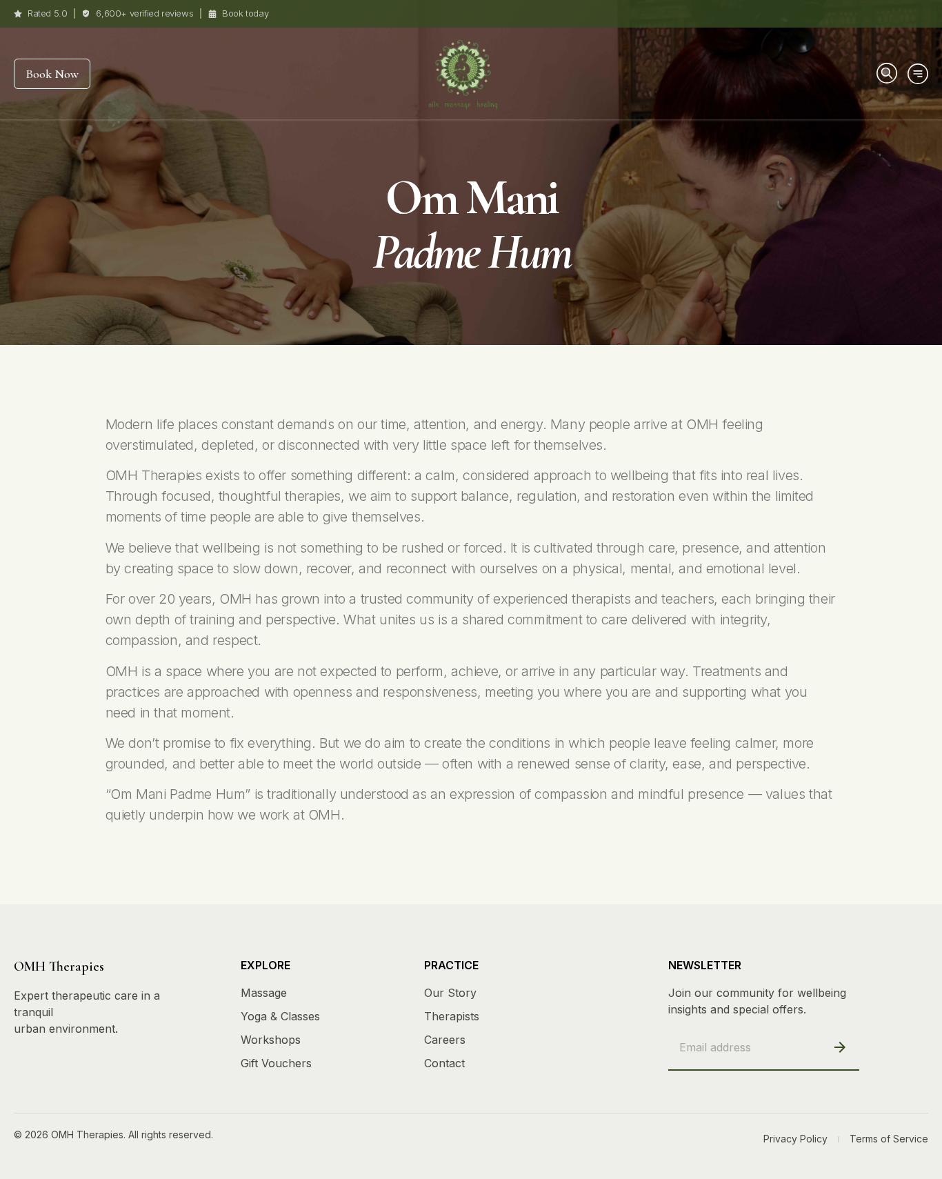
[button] (885, 71)
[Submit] (840, 1047)
